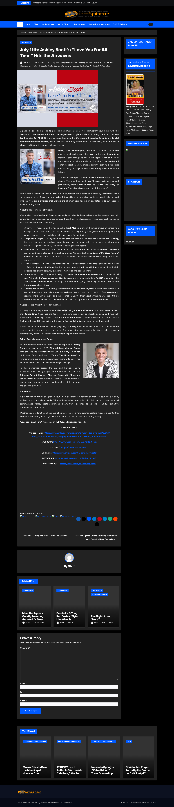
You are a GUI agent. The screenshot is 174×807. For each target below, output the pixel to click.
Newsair (55, 802)
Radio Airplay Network (30, 66)
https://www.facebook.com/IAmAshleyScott (74, 442)
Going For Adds (87, 62)
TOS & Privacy (120, 24)
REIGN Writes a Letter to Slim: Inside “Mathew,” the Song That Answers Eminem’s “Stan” (69, 773)
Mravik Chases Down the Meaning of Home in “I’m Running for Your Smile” (35, 773)
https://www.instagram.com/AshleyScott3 (75, 458)
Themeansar (67, 802)
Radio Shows (48, 24)
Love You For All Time (104, 62)
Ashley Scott (54, 62)
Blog (36, 24)
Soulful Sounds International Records (63, 66)
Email (23, 692)
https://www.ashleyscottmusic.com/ (78, 463)
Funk (129, 741)
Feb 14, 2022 (107, 622)
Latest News (26, 43)
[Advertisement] (141, 204)
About (154, 802)
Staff (29, 62)
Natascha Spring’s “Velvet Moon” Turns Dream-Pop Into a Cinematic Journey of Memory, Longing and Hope (103, 775)
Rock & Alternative (99, 594)
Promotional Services (140, 802)
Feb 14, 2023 (73, 622)
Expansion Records (70, 62)
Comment (25, 648)
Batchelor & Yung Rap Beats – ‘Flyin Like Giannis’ (67, 616)
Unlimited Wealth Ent (90, 66)
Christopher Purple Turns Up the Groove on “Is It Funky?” (138, 770)
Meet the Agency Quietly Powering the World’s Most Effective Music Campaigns (32, 619)
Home (27, 24)
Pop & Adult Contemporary (35, 741)
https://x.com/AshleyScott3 (74, 447)
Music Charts (64, 24)
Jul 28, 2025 (39, 622)
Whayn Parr (106, 66)
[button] (156, 24)
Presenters (79, 24)
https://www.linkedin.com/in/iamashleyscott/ (74, 453)
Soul (44, 66)
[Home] (20, 24)
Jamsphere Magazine (99, 24)
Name (23, 683)
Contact (124, 802)
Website (23, 700)
